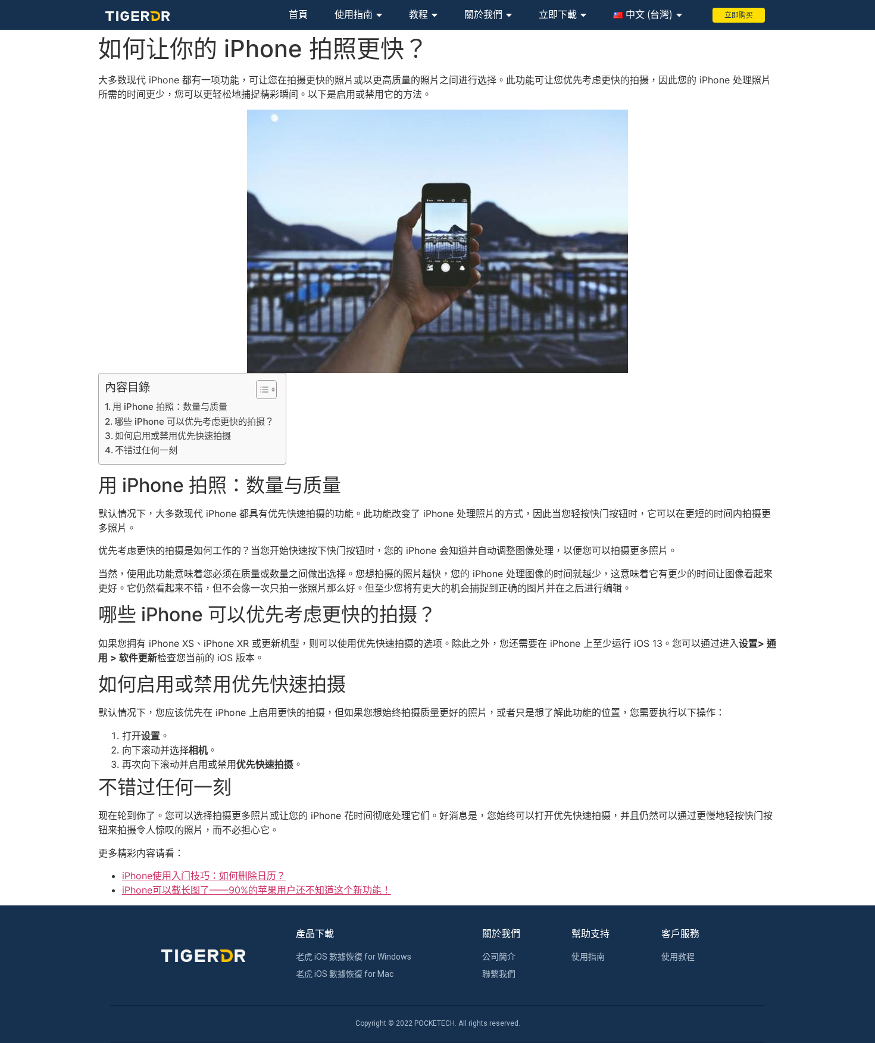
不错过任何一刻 (146, 450)
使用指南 (354, 14)
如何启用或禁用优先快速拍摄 (173, 435)
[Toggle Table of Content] (260, 389)
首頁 (298, 14)
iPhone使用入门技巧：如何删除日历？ (204, 876)
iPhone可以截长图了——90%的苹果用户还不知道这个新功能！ (256, 890)
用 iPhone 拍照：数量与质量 (169, 406)
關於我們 (483, 14)
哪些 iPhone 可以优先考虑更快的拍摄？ (194, 421)
